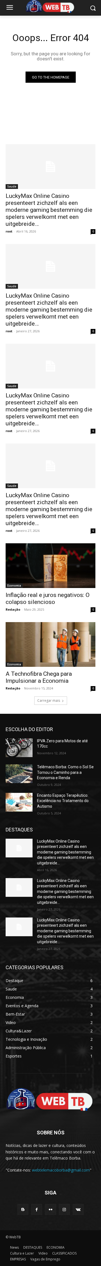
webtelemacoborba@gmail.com (61, 1170)
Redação (13, 609)
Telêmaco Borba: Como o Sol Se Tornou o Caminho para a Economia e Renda (65, 772)
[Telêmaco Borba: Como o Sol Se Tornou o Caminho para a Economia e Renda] (19, 773)
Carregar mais (48, 700)
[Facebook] (36, 1209)
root (9, 231)
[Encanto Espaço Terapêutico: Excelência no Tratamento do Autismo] (19, 802)
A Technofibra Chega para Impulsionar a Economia (39, 677)
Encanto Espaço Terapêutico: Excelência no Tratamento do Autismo (63, 801)
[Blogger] (22, 1209)
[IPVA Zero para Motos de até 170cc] (19, 747)
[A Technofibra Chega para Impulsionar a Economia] (50, 644)
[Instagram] (64, 1209)
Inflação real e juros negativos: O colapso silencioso (47, 598)
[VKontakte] (78, 1209)
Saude (11, 186)
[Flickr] (50, 1209)
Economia (14, 585)
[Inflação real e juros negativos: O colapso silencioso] (50, 565)
